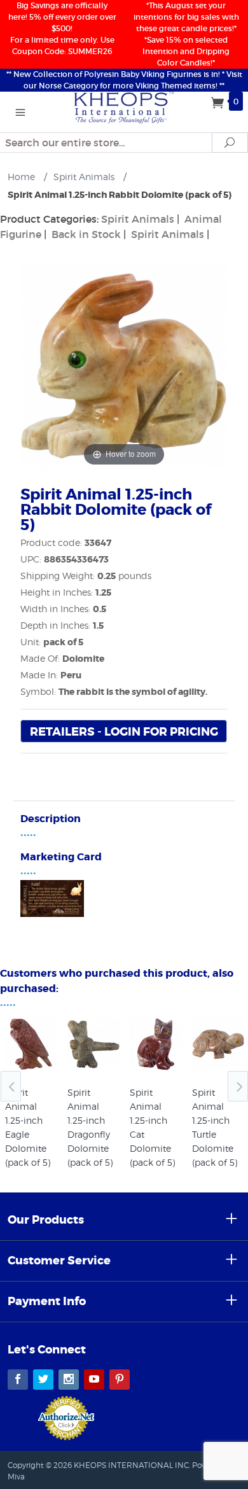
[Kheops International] (124, 106)
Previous (11, 1086)
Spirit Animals (137, 219)
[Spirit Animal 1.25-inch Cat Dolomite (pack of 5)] (156, 1044)
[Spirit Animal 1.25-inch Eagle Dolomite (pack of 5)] (31, 1044)
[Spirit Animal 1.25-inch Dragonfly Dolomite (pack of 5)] (93, 1044)
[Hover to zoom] (124, 364)
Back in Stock (86, 234)
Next (238, 1086)
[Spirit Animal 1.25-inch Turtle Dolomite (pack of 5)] (218, 1044)
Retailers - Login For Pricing (124, 731)
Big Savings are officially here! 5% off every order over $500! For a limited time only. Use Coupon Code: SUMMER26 (62, 28)
